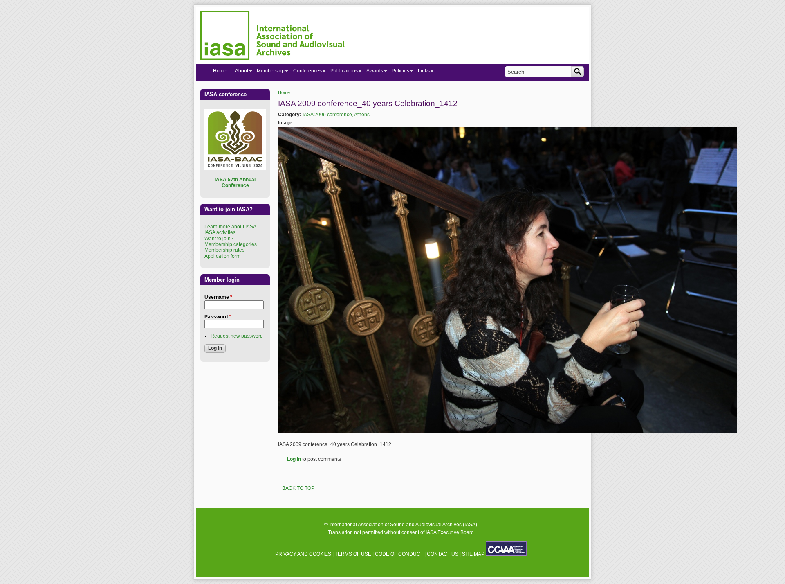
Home (284, 92)
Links (421, 72)
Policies (398, 72)
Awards (372, 72)
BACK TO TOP (298, 488)
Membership (268, 72)
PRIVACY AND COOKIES (303, 554)
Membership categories (230, 244)
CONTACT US (442, 554)
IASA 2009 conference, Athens (336, 114)
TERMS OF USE (353, 554)
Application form (222, 256)
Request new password (237, 336)
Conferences (305, 72)
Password (217, 317)
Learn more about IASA (230, 227)
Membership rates (224, 250)
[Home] (272, 36)
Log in (294, 459)
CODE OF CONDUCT (399, 554)
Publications (342, 72)
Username (218, 297)
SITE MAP (473, 554)
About (239, 72)
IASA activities (220, 232)
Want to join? (218, 238)
